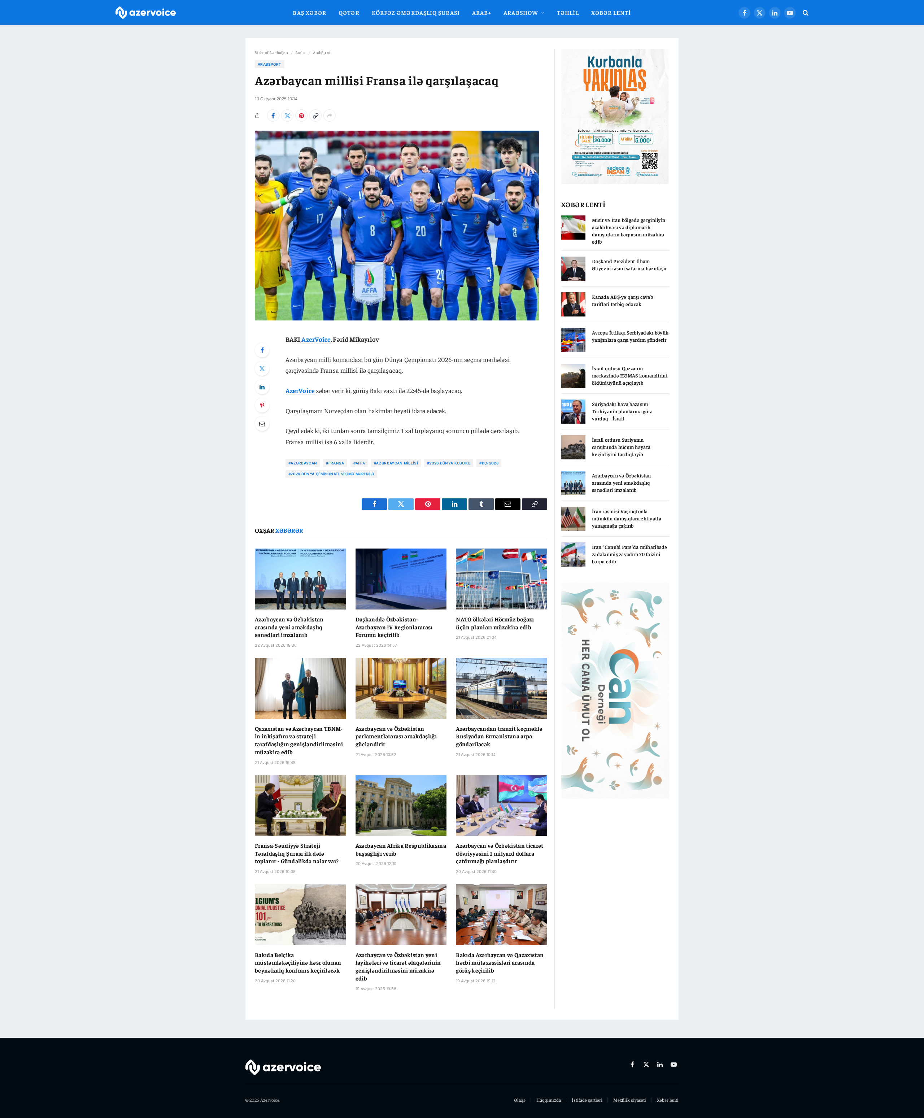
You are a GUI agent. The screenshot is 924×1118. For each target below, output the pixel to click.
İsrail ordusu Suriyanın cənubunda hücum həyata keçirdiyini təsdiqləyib (621, 446)
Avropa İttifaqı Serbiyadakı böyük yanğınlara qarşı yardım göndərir (630, 336)
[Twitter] (262, 368)
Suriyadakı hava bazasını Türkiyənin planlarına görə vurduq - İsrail (622, 411)
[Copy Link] (315, 115)
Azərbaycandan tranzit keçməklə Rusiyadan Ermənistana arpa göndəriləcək (499, 736)
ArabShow (521, 12)
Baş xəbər (309, 12)
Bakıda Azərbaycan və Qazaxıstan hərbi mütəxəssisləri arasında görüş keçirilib (500, 962)
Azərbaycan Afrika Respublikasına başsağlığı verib (401, 849)
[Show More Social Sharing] (329, 115)
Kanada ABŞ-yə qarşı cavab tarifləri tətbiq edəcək (622, 300)
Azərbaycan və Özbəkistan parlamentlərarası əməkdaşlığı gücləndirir (396, 736)
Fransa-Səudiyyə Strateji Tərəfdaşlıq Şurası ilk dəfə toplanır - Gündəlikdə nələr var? (297, 853)
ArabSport (322, 52)
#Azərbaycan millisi (396, 463)
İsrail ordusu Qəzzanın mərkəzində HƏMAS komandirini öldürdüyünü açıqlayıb (629, 375)
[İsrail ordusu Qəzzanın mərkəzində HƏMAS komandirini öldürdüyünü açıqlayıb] (573, 376)
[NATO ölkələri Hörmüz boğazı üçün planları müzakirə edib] (501, 579)
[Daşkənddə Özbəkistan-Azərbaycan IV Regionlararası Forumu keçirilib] (401, 579)
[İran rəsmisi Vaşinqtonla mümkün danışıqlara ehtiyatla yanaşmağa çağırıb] (573, 519)
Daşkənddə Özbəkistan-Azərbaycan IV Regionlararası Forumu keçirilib (394, 626)
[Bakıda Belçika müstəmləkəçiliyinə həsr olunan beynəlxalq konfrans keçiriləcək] (300, 914)
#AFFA (359, 463)
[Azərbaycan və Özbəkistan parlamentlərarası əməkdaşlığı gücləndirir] (401, 688)
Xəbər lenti (611, 12)
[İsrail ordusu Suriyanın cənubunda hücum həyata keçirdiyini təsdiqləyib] (573, 447)
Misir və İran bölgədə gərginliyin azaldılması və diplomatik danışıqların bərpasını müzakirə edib (628, 231)
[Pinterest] (262, 405)
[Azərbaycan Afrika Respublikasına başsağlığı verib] (401, 805)
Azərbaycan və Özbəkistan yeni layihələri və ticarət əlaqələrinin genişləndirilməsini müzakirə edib (398, 966)
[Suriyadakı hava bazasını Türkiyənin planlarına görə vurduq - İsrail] (573, 411)
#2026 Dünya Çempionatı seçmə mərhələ (331, 474)
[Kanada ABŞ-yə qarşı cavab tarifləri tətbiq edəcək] (573, 304)
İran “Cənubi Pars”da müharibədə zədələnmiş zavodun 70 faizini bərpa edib (629, 553)
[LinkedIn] (262, 387)
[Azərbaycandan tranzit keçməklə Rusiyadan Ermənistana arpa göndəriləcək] (501, 688)
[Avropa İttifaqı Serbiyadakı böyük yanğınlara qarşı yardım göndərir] (573, 340)
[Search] (804, 13)
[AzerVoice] (146, 13)
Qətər (349, 12)
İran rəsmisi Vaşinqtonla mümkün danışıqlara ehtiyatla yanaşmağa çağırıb (626, 518)
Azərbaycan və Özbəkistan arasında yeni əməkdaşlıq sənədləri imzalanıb (289, 626)
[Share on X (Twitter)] (287, 115)
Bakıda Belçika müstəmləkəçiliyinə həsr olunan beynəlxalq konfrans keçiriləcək (298, 962)
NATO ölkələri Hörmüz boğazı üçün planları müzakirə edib (495, 622)
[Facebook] (262, 350)
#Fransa (335, 463)
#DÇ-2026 (488, 463)
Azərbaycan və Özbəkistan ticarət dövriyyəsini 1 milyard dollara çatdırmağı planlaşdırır (499, 853)
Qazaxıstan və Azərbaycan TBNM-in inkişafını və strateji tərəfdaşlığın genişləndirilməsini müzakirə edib (299, 740)
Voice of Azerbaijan (271, 52)
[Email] (262, 423)
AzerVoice (316, 339)
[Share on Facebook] (273, 115)
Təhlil (568, 12)
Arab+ (481, 12)
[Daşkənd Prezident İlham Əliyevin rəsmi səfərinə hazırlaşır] (573, 269)
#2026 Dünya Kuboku (448, 463)
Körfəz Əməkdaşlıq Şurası (416, 12)
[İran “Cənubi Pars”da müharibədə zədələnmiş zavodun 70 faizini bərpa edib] (573, 554)
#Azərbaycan (302, 463)
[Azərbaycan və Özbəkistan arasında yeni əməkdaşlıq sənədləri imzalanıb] (300, 579)
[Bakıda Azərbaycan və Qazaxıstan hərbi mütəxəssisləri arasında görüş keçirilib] (501, 914)
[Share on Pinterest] (301, 115)
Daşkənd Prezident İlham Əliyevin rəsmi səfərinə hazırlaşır (629, 264)
